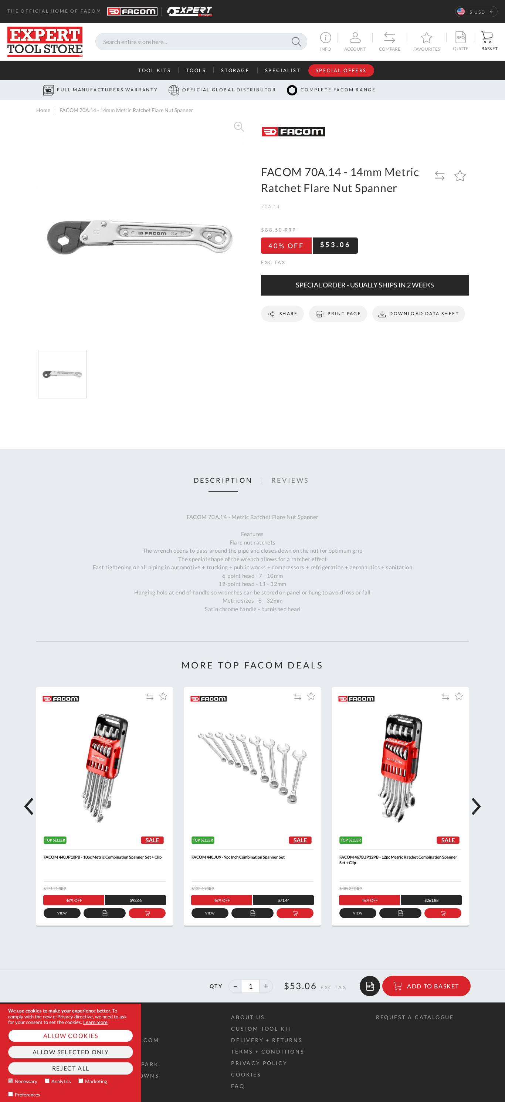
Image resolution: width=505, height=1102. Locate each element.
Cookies (246, 1074)
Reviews (290, 480)
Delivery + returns (266, 1040)
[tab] (223, 481)
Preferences (27, 1095)
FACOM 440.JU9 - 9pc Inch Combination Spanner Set (238, 857)
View (62, 913)
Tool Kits (154, 70)
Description (223, 480)
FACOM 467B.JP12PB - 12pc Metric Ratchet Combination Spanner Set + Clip (398, 860)
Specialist (283, 70)
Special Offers (341, 70)
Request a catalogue (415, 1017)
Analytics (61, 1081)
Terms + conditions (267, 1051)
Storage (235, 70)
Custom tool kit (261, 1028)
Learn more (95, 1022)
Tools (196, 70)
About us (247, 1017)
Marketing (96, 1081)
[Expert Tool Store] (44, 40)
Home (43, 110)
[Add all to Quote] (370, 986)
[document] (70, 1053)
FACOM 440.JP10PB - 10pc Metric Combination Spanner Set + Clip (103, 857)
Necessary (26, 1081)
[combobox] (201, 42)
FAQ (237, 1086)
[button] (476, 11)
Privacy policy (259, 1063)
